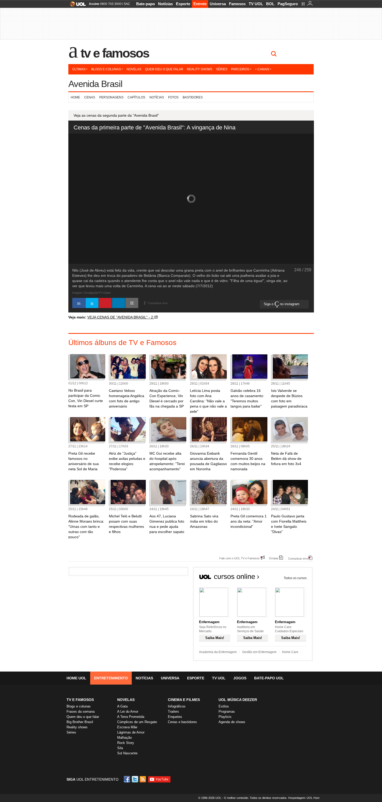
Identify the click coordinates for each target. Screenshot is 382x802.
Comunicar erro (298, 558)
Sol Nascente (127, 753)
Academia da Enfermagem (218, 652)
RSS (143, 779)
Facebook (127, 779)
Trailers (173, 711)
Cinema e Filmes (184, 700)
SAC (127, 4)
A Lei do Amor (127, 711)
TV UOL (256, 4)
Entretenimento (111, 678)
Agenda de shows (232, 722)
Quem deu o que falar (164, 69)
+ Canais (262, 69)
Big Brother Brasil (80, 722)
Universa (218, 4)
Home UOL (76, 678)
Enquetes (175, 717)
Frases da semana (81, 711)
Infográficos (177, 706)
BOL (270, 4)
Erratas (274, 558)
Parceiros (240, 69)
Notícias (165, 4)
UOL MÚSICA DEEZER (238, 700)
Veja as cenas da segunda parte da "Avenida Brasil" (116, 115)
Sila (120, 748)
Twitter (135, 779)
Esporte (183, 4)
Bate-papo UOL (269, 678)
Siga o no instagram (282, 304)
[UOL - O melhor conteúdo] (76, 5)
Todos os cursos (295, 578)
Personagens (111, 97)
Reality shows (199, 69)
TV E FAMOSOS (80, 700)
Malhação (124, 738)
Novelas (134, 69)
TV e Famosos (115, 53)
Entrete (200, 4)
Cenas (89, 97)
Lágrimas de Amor (130, 732)
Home (75, 97)
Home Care (290, 652)
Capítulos (136, 97)
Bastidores (193, 97)
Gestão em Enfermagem (259, 652)
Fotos (173, 97)
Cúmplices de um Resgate (137, 722)
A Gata (122, 706)
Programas (227, 711)
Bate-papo (145, 4)
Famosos (237, 4)
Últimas (78, 69)
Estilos (224, 706)
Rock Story (125, 743)
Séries (221, 69)
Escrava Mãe (127, 727)
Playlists (225, 717)
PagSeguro (288, 4)
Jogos (239, 678)
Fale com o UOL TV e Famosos (239, 558)
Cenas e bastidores (182, 722)
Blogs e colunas (106, 69)
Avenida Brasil (95, 84)
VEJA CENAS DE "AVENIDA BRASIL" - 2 (120, 317)
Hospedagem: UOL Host (303, 797)
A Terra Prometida (130, 717)
